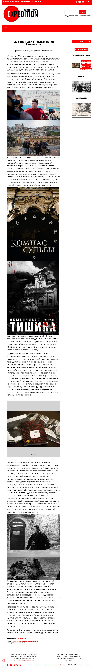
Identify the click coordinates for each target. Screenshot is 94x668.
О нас (30, 665)
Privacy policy (47, 665)
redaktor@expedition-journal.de (26, 660)
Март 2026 (86, 66)
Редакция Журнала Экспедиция (25, 641)
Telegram (29, 51)
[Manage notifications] (3, 660)
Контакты (37, 665)
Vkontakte (48, 51)
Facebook (20, 51)
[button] (58, 429)
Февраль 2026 (86, 69)
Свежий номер (81, 55)
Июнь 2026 (86, 64)
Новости (22, 638)
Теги (81, 42)
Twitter (38, 51)
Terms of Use (58, 665)
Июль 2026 (86, 61)
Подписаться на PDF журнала (78, 16)
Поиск (82, 12)
